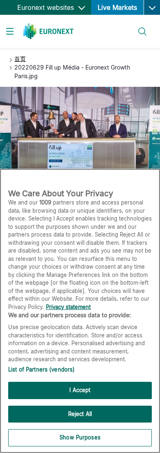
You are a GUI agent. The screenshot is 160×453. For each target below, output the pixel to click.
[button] (152, 7)
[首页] (48, 31)
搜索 (137, 26)
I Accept (79, 390)
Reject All (80, 414)
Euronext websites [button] (46, 7)
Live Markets (117, 7)
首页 (20, 58)
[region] (80, 311)
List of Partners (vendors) (41, 369)
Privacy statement (68, 307)
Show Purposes (80, 437)
